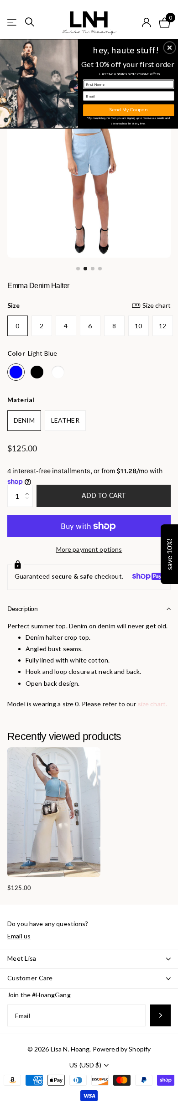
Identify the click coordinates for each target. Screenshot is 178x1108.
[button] (169, 47)
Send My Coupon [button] (128, 110)
